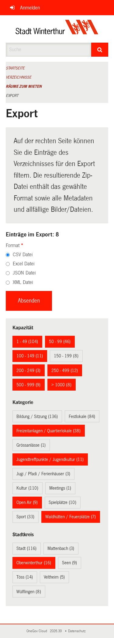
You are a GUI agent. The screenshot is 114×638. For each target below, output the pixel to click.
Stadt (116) (26, 548)
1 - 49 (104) (27, 341)
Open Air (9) (27, 502)
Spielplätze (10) (62, 502)
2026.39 (56, 631)
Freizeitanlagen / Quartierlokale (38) (48, 430)
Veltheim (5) (54, 577)
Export (12, 96)
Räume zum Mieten (24, 86)
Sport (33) (25, 516)
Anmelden (30, 7)
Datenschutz (78, 631)
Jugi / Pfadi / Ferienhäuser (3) (43, 473)
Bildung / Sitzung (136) (37, 416)
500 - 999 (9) (28, 384)
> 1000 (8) (61, 384)
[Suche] (99, 50)
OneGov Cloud (37, 631)
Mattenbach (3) (60, 548)
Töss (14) (24, 577)
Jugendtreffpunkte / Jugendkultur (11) (50, 459)
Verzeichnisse (18, 77)
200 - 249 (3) (28, 370)
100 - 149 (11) (29, 355)
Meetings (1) (60, 488)
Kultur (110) (27, 488)
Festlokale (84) (82, 416)
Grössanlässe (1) (31, 445)
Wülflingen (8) (28, 591)
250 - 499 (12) (64, 370)
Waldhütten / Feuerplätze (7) (70, 516)
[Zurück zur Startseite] (57, 29)
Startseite (15, 68)
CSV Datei (23, 254)
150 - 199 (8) (66, 355)
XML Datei (23, 282)
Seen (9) (69, 562)
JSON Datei (24, 272)
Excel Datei (23, 263)
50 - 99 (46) (60, 341)
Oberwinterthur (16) (33, 562)
